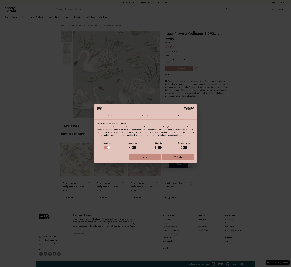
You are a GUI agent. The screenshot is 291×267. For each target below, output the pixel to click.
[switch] (132, 147)
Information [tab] (145, 116)
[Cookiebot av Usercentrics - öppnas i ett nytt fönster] (184, 108)
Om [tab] (179, 116)
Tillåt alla (178, 157)
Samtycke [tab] (111, 116)
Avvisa (145, 157)
